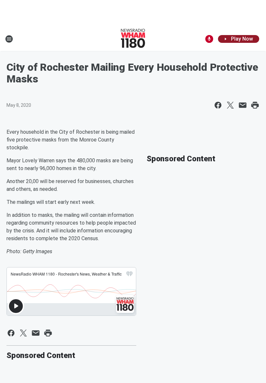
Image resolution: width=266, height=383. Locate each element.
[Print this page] (255, 105)
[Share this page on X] (230, 105)
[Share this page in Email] (242, 105)
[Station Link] (133, 39)
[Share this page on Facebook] (218, 105)
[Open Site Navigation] (9, 39)
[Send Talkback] (209, 39)
